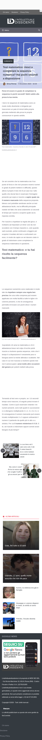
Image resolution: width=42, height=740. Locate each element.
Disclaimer (15, 12)
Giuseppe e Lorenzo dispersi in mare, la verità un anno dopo (27, 605)
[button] (39, 30)
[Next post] (39, 470)
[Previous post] (3, 450)
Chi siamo (6, 12)
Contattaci (33, 702)
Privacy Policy (24, 12)
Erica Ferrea (11, 84)
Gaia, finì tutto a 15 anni (15, 546)
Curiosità (8, 61)
